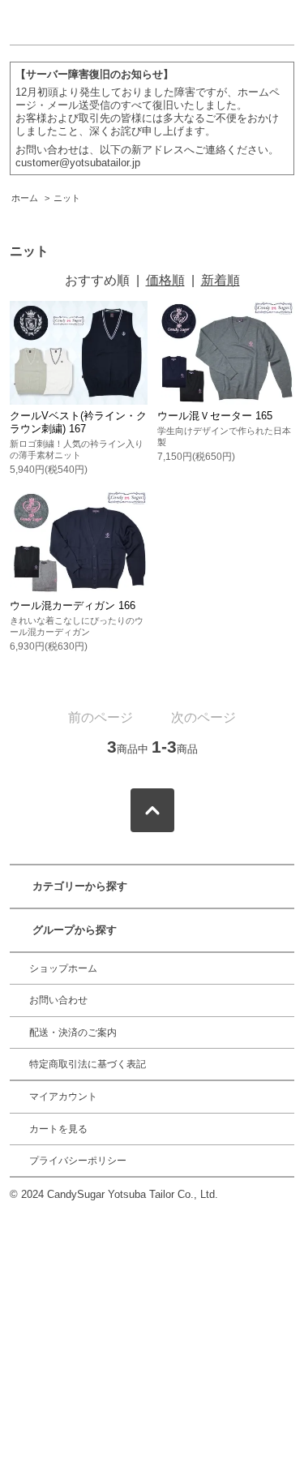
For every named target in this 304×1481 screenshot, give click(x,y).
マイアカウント (63, 1096)
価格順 (165, 280)
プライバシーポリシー (77, 1160)
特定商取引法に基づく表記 (87, 1064)
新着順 (220, 280)
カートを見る (58, 1129)
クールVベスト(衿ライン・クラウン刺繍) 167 (78, 422)
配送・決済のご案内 (73, 1032)
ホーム (24, 198)
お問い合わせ (58, 1000)
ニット (67, 198)
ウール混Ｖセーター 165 (214, 416)
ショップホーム (63, 968)
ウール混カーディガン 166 (72, 605)
